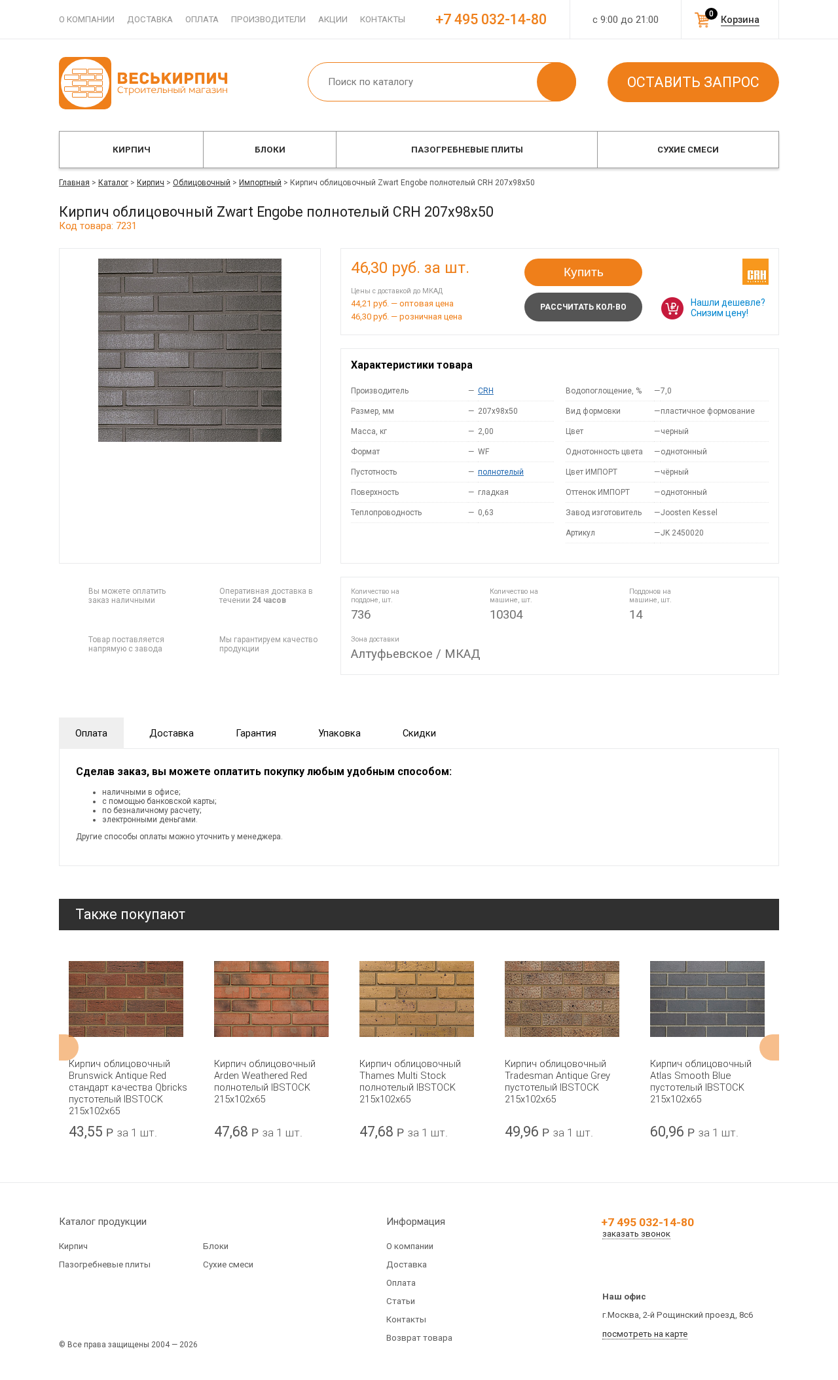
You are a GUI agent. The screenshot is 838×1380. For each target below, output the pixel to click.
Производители (268, 19)
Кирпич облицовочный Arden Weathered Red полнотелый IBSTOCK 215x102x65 (265, 1081)
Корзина (740, 20)
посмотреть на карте (644, 1334)
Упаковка (339, 733)
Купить (584, 272)
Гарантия (256, 733)
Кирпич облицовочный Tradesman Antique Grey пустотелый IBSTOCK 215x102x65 (557, 1081)
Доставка (150, 19)
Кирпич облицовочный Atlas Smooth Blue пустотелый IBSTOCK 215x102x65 (701, 1081)
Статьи (400, 1301)
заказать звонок (636, 1234)
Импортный (260, 182)
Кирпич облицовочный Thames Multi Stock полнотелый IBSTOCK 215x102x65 (410, 1081)
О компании (87, 19)
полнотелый (501, 472)
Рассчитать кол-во (583, 307)
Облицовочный (201, 182)
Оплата (202, 19)
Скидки (419, 733)
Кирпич (132, 149)
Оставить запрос (693, 82)
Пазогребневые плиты (467, 149)
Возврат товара (419, 1338)
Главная (74, 182)
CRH (486, 390)
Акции (333, 19)
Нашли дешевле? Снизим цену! (728, 307)
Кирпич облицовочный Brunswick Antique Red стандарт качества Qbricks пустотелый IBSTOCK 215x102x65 (128, 1087)
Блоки (270, 149)
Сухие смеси (688, 149)
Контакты (382, 19)
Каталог (113, 182)
